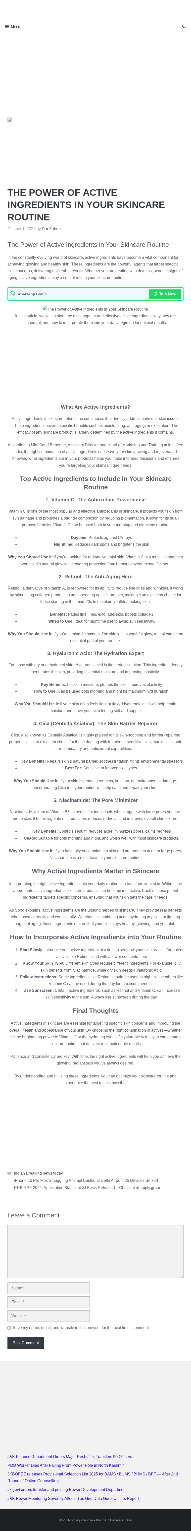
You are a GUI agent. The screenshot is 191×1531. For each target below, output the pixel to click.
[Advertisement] (95, 70)
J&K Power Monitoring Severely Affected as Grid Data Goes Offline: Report (73, 1498)
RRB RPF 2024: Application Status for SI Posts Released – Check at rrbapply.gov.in (87, 1188)
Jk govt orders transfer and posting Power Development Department (67, 1489)
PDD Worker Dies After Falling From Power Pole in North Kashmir (65, 1465)
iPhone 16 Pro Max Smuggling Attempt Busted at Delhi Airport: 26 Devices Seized (86, 1180)
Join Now (167, 294)
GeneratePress (121, 1520)
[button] (184, 26)
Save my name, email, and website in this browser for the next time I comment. (81, 1328)
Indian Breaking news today (38, 1173)
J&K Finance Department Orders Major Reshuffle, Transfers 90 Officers (69, 1457)
